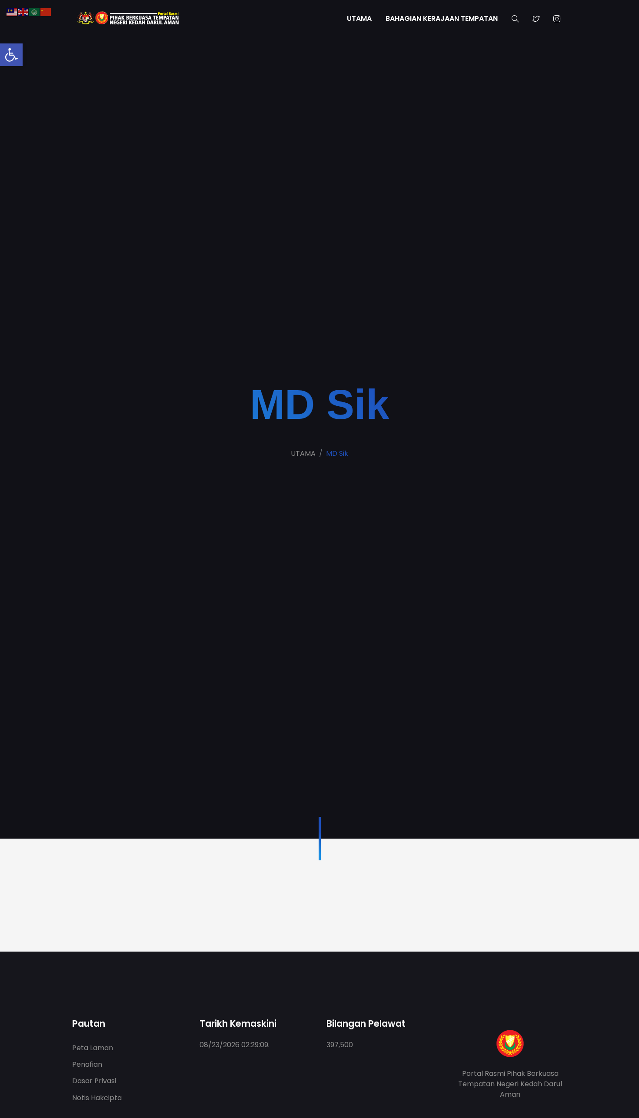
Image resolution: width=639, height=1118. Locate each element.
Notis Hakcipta (97, 1098)
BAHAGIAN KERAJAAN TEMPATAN (442, 18)
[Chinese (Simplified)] (46, 12)
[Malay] (12, 12)
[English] (23, 12)
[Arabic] (34, 12)
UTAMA (359, 18)
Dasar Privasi (94, 1081)
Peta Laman (92, 1048)
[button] (11, 54)
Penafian (87, 1064)
